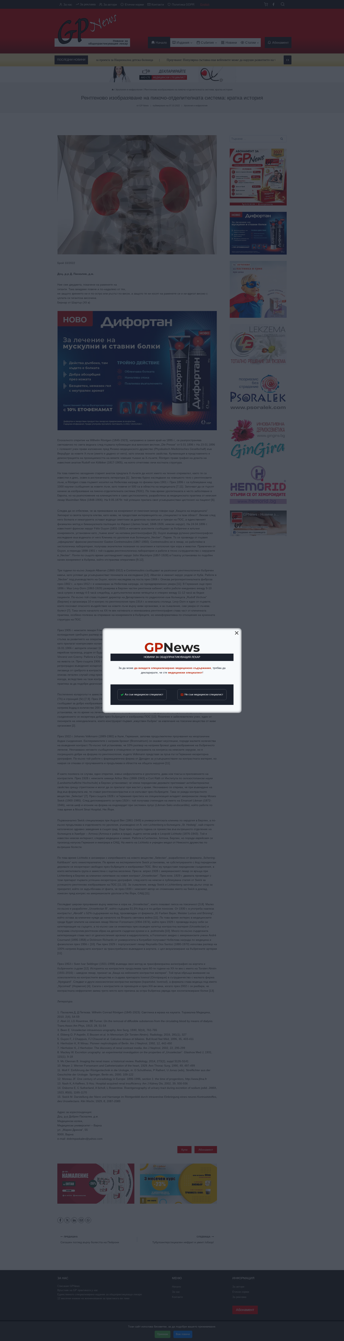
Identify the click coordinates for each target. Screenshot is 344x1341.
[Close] (236, 633)
